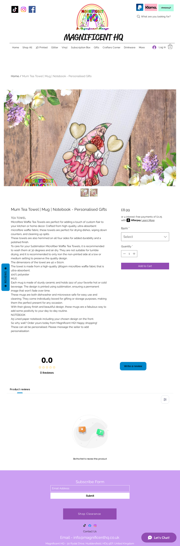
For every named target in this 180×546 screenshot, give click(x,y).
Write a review (133, 366)
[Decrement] (124, 253)
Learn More (148, 220)
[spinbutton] (129, 253)
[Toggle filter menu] (165, 399)
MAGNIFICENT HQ (93, 37)
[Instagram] (23, 9)
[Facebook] (32, 9)
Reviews (6, 277)
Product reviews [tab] (20, 389)
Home (15, 76)
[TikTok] (14, 9)
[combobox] (145, 236)
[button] (170, 46)
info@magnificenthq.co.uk (96, 537)
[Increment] (134, 253)
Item (125, 228)
